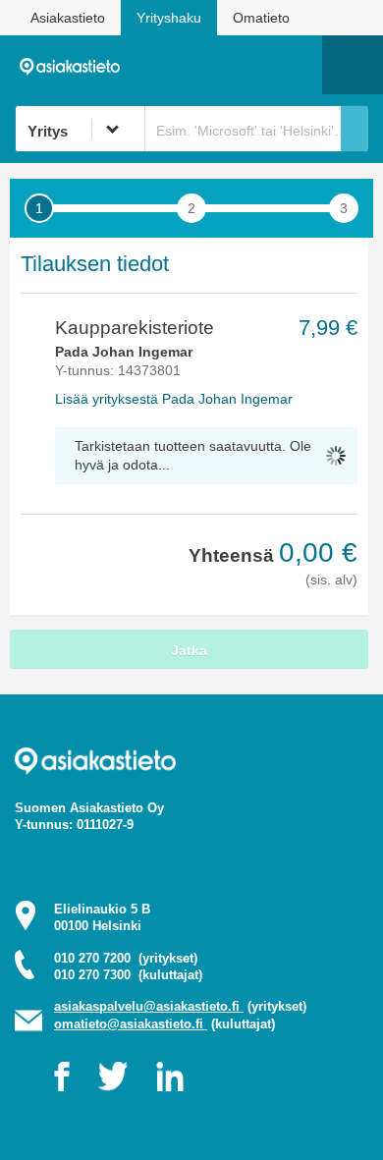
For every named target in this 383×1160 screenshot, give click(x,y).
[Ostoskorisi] (206, 64)
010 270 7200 (125, 958)
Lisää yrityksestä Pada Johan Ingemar (174, 399)
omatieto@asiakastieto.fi (130, 1024)
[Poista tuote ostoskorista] (28, 329)
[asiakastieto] (75, 64)
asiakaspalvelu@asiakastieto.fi (149, 1006)
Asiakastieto (67, 18)
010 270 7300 (128, 974)
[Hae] (354, 128)
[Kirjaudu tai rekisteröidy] (297, 64)
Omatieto (261, 18)
